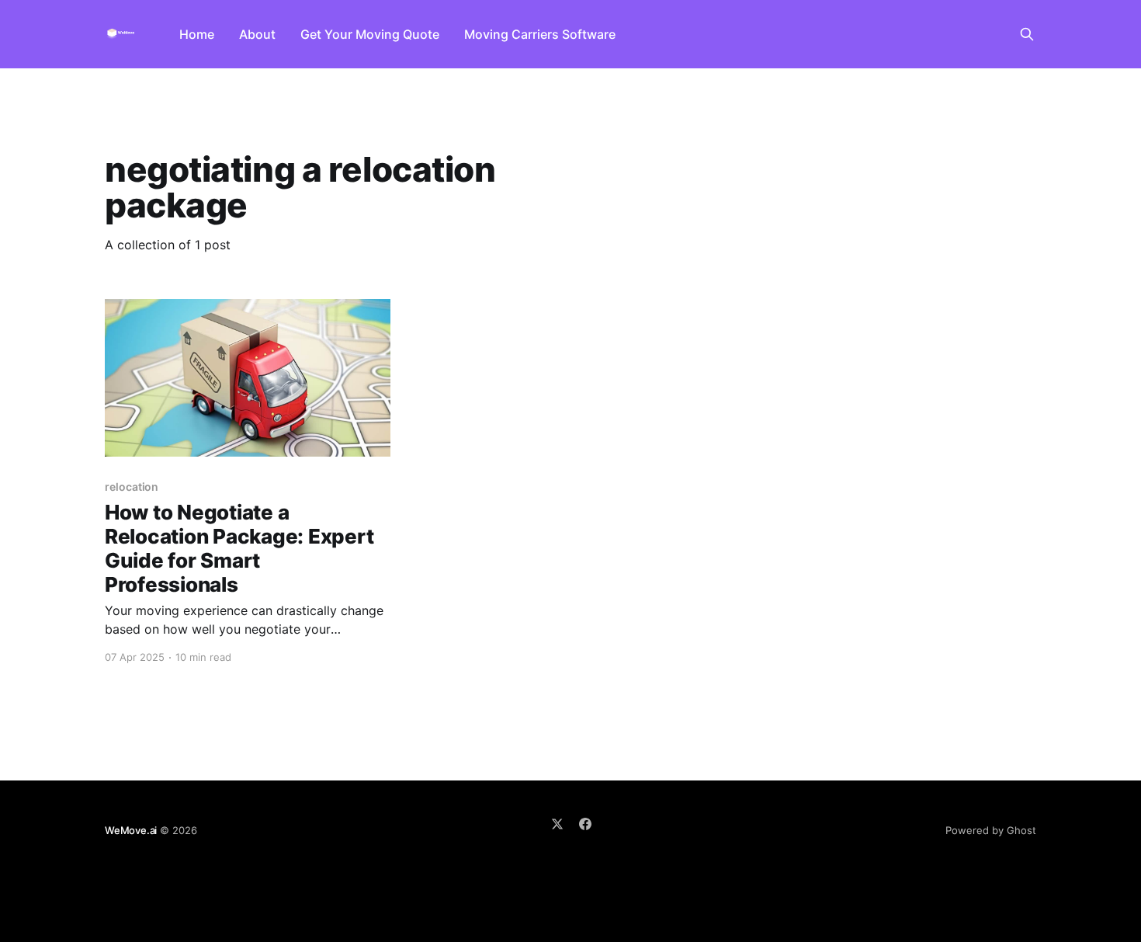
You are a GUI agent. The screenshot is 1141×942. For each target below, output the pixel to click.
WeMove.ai (131, 830)
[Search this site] (1026, 34)
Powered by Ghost (990, 830)
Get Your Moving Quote (369, 34)
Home (196, 34)
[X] (557, 824)
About (257, 34)
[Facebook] (585, 824)
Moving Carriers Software (540, 34)
